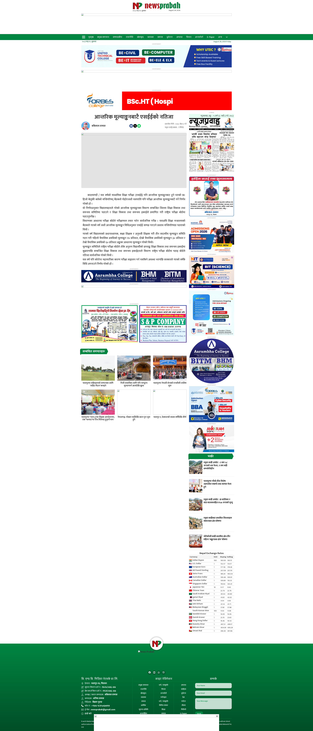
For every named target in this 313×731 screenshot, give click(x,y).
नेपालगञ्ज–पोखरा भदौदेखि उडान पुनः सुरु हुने (134, 418)
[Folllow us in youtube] (154, 672)
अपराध (179, 37)
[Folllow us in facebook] (150, 672)
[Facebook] (131, 126)
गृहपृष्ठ (91, 37)
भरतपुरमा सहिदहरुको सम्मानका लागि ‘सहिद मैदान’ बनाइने (98, 384)
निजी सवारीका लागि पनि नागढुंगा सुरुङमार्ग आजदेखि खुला (133, 384)
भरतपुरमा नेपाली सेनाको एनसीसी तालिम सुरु (169, 384)
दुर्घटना (170, 37)
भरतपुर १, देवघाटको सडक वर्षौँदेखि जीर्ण (169, 417)
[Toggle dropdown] (227, 37)
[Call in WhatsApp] (159, 672)
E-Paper (210, 37)
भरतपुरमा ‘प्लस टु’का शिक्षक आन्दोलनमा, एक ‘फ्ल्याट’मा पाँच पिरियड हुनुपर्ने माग (98, 418)
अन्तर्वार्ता (199, 37)
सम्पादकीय (117, 37)
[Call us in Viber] (163, 672)
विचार (188, 37)
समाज (160, 37)
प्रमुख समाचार (103, 37)
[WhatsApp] (139, 126)
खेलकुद (140, 37)
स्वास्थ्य (150, 37)
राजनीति (129, 37)
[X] (135, 126)
